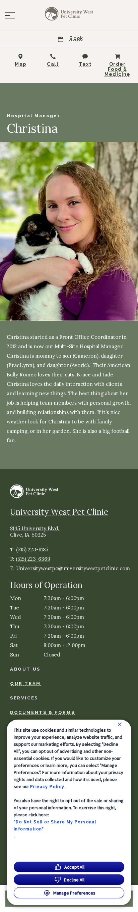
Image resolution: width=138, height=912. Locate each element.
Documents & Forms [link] (42, 712)
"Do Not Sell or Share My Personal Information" (55, 825)
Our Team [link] (25, 683)
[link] (69, 13)
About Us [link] (25, 669)
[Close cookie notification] (119, 724)
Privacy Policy (47, 786)
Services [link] (24, 697)
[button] (10, 15)
